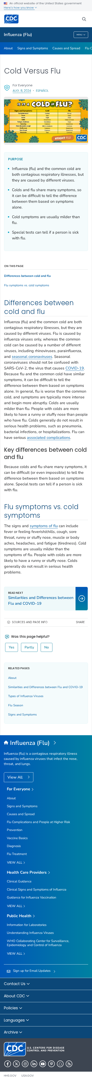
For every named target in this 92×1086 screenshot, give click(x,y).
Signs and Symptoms (32, 48)
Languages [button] (15, 1020)
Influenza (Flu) (18, 35)
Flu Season (15, 705)
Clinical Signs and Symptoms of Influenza (36, 889)
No (46, 647)
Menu (79, 34)
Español (42, 90)
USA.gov (27, 1076)
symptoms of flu (44, 525)
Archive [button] (11, 1032)
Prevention (14, 830)
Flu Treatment (17, 854)
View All (15, 777)
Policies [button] (11, 1008)
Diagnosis (14, 846)
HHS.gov (10, 1076)
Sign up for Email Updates (31, 971)
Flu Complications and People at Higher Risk (38, 822)
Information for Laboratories (26, 925)
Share (80, 622)
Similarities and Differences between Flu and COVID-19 (45, 687)
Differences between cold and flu (27, 276)
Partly (29, 647)
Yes (11, 647)
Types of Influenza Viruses (25, 696)
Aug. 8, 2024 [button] (22, 90)
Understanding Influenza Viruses (30, 933)
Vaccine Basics (17, 838)
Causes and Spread (66, 48)
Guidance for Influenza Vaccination (31, 897)
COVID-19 (74, 368)
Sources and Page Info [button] (29, 622)
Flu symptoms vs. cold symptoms (26, 285)
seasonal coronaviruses (32, 356)
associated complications (48, 437)
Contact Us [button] (15, 983)
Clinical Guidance (19, 881)
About (8, 48)
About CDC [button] (15, 996)
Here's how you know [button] (19, 8)
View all (15, 862)
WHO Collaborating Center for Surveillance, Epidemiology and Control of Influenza (38, 943)
